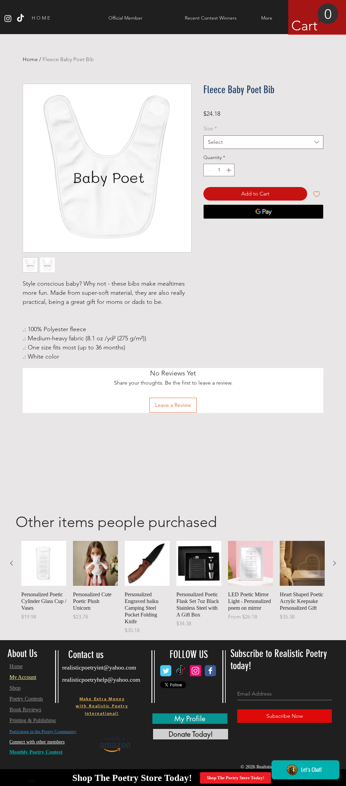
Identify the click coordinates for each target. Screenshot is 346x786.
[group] (173, 588)
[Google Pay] (263, 212)
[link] (315, 18)
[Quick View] (43, 563)
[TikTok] (20, 18)
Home (30, 59)
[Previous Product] (11, 563)
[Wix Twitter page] (165, 670)
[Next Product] (334, 563)
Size (210, 128)
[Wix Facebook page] (210, 670)
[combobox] (263, 142)
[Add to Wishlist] (316, 194)
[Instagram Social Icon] (195, 670)
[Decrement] (208, 170)
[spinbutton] (219, 170)
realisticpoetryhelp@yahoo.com (101, 679)
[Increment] (229, 170)
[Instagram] (8, 18)
